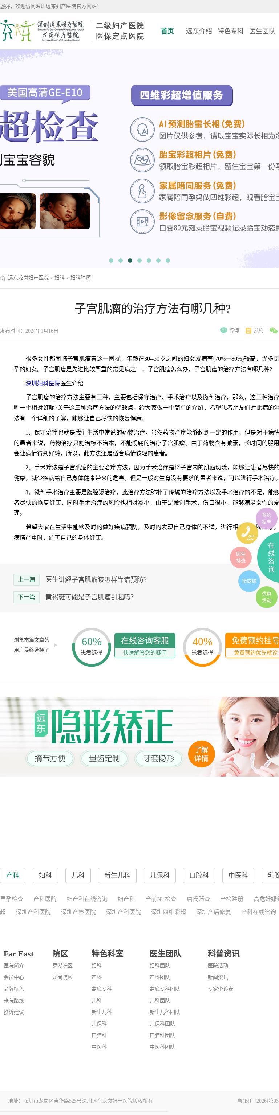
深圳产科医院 (33, 912)
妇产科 (126, 899)
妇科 (59, 278)
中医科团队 (162, 1047)
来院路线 (14, 1000)
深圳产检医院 (78, 912)
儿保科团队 (162, 1024)
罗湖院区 (62, 965)
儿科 (97, 1000)
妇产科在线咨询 (87, 899)
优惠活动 (266, 597)
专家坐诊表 (220, 989)
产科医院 (45, 899)
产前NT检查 (161, 899)
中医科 (99, 1047)
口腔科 (99, 1035)
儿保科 (99, 1024)
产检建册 (231, 899)
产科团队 (160, 977)
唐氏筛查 (198, 899)
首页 (167, 31)
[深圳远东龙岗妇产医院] (72, 31)
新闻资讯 (218, 977)
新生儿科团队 (165, 1012)
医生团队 (262, 31)
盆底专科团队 (165, 989)
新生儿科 (102, 1012)
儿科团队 (160, 1000)
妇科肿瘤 (80, 278)
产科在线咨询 (258, 912)
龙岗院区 (62, 977)
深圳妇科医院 (42, 383)
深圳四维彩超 (168, 912)
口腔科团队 (162, 1035)
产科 (97, 977)
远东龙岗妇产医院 (28, 278)
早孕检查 (11, 899)
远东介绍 (199, 31)
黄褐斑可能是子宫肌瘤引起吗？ (91, 597)
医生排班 (241, 557)
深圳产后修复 (213, 912)
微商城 (249, 581)
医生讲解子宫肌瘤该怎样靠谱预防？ (97, 579)
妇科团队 (160, 965)
